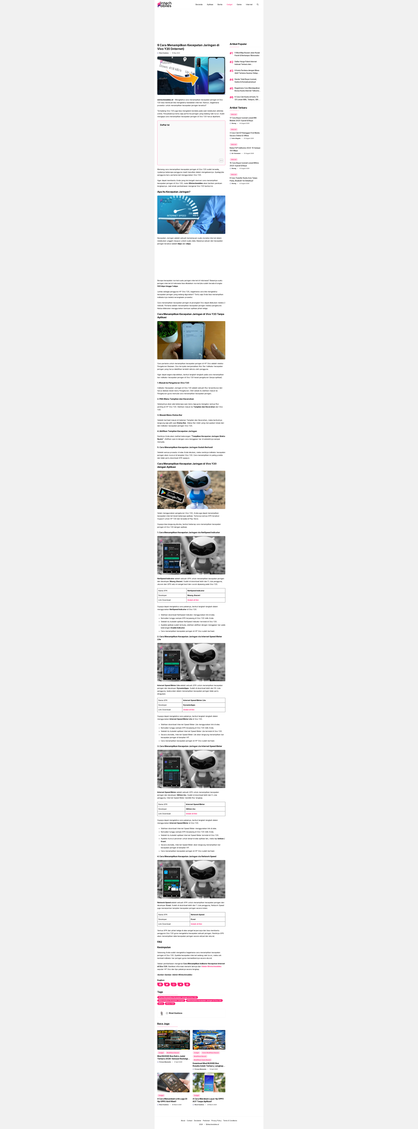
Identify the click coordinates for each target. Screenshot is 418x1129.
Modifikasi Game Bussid (202, 1060)
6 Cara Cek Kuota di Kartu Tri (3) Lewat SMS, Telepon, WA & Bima (247, 99)
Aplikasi (210, 4)
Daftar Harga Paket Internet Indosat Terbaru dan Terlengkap (246, 64)
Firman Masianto (165, 1062)
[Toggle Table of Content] (220, 160)
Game (239, 4)
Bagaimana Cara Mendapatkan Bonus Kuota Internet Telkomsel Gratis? (248, 91)
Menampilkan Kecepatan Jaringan (172, 1000)
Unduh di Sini (193, 600)
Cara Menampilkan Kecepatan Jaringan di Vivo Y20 (178, 997)
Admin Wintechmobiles (211, 966)
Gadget (229, 4)
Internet (249, 4)
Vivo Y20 (170, 1004)
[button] (258, 4)
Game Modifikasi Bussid (210, 1053)
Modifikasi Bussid (173, 1053)
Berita (219, 4)
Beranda (199, 4)
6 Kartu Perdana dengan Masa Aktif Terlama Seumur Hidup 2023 (247, 73)
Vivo (161, 1004)
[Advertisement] (209, 24)
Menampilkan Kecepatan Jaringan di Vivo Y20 (204, 1000)
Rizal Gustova (164, 53)
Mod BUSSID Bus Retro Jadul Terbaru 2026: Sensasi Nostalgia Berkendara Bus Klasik (173, 1058)
